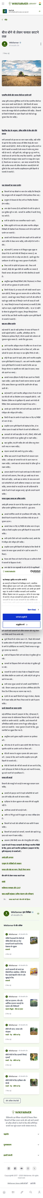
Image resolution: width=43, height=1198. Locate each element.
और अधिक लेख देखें (12, 1100)
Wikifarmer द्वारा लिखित (21, 912)
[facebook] (15, 1168)
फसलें (7, 1035)
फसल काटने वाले (14, 899)
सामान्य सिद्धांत (10, 1009)
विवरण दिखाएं (32, 610)
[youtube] (21, 1168)
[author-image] (6, 913)
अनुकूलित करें (20, 624)
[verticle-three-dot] (40, 44)
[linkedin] (8, 1168)
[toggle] (3, 4)
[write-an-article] (22, 1192)
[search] (31, 1192)
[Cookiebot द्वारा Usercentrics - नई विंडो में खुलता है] (30, 571)
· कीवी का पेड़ (16, 1035)
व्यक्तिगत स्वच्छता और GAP (11, 888)
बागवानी (8, 949)
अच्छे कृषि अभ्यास (7, 857)
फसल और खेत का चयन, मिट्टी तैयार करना (16, 869)
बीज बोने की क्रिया (24, 899)
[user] (39, 1192)
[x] (34, 1168)
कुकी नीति (32, 1183)
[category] (13, 1192)
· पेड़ (10, 1035)
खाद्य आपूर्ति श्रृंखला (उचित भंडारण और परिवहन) (18, 894)
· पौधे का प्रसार (18, 1009)
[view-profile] (38, 913)
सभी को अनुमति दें (21, 617)
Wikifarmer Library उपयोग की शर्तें (18, 1183)
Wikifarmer (14, 42)
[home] (4, 1192)
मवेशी (3, 881)
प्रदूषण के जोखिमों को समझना (11, 863)
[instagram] (28, 1168)
